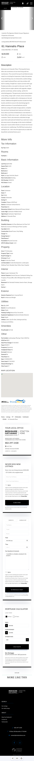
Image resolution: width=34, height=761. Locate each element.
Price (6, 622)
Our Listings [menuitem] (4, 706)
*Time (6, 544)
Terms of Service (9, 596)
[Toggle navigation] (31, 3)
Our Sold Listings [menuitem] (6, 708)
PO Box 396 (17, 731)
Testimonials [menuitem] (5, 721)
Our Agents (14, 451)
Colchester (26, 417)
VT (12, 417)
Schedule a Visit (22, 520)
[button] (2, 18)
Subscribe (17, 502)
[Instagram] (20, 743)
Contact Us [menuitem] (4, 719)
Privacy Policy (24, 496)
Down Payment (9, 629)
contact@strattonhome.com (18, 735)
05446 (4, 419)
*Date (6, 537)
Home (3, 417)
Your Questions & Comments (12, 551)
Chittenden (18, 417)
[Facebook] (14, 743)
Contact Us (7, 451)
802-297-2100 (27, 3)
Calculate (17, 646)
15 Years (17, 616)
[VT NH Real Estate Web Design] (17, 750)
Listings (8, 417)
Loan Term (8, 613)
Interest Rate (9, 636)
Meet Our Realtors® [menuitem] (7, 717)
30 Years (10, 616)
